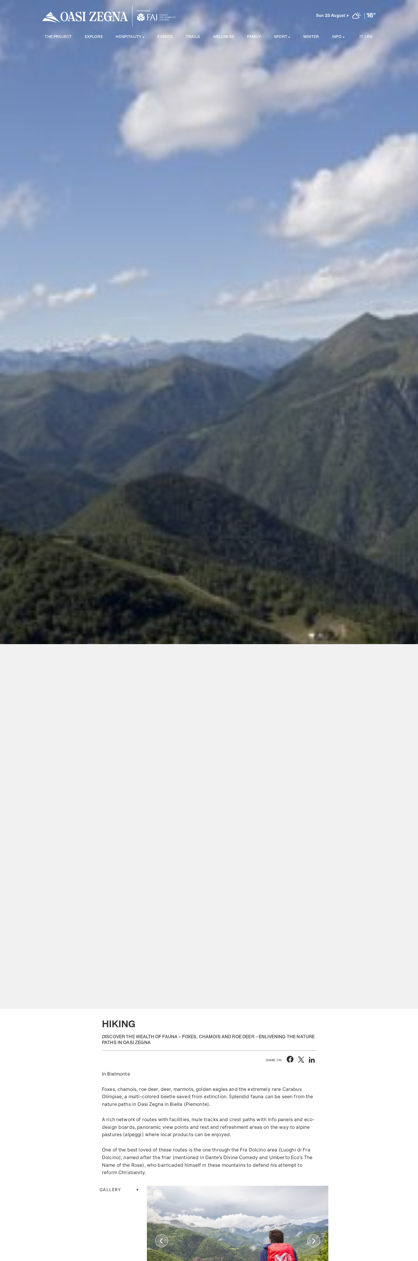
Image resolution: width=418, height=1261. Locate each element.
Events (165, 37)
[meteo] (356, 16)
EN (369, 37)
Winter (311, 37)
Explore (94, 37)
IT (361, 37)
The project (58, 37)
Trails (193, 37)
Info (337, 37)
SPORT (280, 37)
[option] (209, 504)
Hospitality (128, 37)
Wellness (223, 37)
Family (254, 37)
